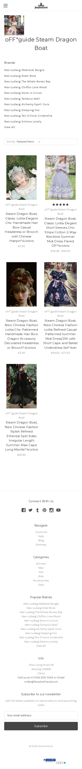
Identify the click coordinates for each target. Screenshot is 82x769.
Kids (41, 576)
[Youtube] (58, 510)
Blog (41, 540)
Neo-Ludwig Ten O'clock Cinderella (28, 115)
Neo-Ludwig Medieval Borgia (24, 70)
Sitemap (41, 544)
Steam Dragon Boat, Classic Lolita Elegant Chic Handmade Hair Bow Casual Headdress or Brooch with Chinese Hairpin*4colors (21, 227)
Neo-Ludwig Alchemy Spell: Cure (26, 104)
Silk (41, 572)
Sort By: (11, 141)
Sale (41, 584)
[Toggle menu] (5, 5)
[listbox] (29, 142)
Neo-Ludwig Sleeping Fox (22, 110)
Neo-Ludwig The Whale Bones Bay (27, 81)
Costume (41, 532)
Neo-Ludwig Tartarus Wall (22, 98)
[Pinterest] (44, 510)
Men (41, 568)
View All (9, 127)
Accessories (41, 580)
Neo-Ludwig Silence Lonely (22, 121)
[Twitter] (30, 510)
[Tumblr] (37, 510)
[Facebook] (23, 510)
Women (41, 563)
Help (41, 536)
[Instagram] (51, 510)
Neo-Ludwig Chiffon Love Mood (25, 87)
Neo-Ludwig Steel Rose (20, 76)
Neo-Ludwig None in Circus (23, 93)
